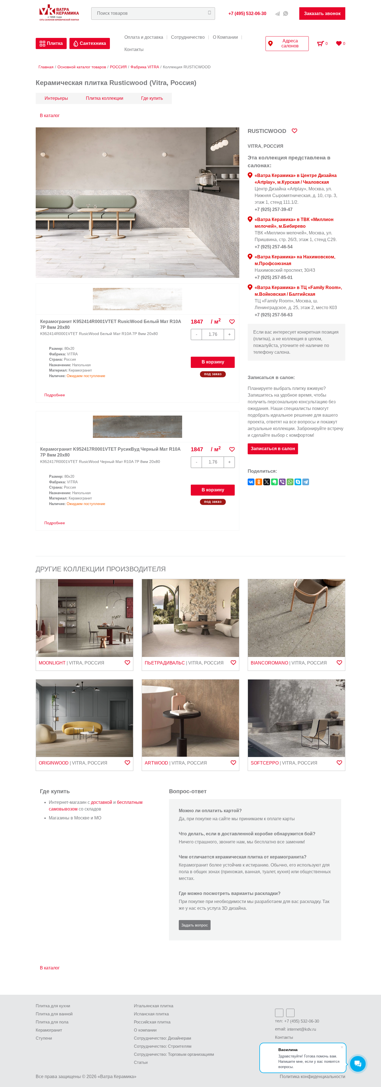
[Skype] (298, 482)
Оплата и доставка (143, 37)
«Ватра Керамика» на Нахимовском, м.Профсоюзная (295, 260)
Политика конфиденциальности (312, 1076)
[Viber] (282, 482)
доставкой (101, 802)
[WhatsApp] (290, 482)
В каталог (50, 115)
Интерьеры (56, 98)
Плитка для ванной (54, 1013)
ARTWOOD (156, 763)
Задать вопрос (194, 925)
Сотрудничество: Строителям (162, 1046)
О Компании (225, 37)
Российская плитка (152, 1022)
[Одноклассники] (258, 482)
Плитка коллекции (104, 98)
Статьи (141, 1062)
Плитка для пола (52, 1022)
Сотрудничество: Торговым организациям (174, 1054)
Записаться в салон (273, 448)
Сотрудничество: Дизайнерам (162, 1038)
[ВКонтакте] (251, 482)
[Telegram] (305, 482)
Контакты (134, 49)
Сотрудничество (188, 37)
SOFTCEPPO (265, 763)
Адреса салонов (290, 43)
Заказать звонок (322, 13)
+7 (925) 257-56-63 (274, 314)
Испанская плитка (151, 1013)
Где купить (152, 98)
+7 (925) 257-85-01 (274, 277)
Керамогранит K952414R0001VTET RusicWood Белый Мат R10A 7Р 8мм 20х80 (110, 324)
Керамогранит (49, 1030)
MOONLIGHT (52, 663)
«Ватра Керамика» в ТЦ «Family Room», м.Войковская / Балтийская (298, 291)
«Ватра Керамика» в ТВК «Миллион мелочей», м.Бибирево (294, 223)
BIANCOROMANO (269, 663)
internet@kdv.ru (301, 1029)
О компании (145, 1030)
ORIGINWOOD (54, 763)
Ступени (44, 1038)
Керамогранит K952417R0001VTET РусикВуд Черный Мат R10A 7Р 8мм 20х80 (110, 452)
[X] (266, 482)
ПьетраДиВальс (165, 663)
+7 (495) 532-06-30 (301, 1021)
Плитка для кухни (53, 1005)
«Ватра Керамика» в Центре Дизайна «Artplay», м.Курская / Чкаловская (296, 179)
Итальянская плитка (153, 1005)
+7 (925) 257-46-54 (274, 246)
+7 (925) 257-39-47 (274, 209)
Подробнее (54, 395)
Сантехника (93, 43)
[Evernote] (274, 482)
